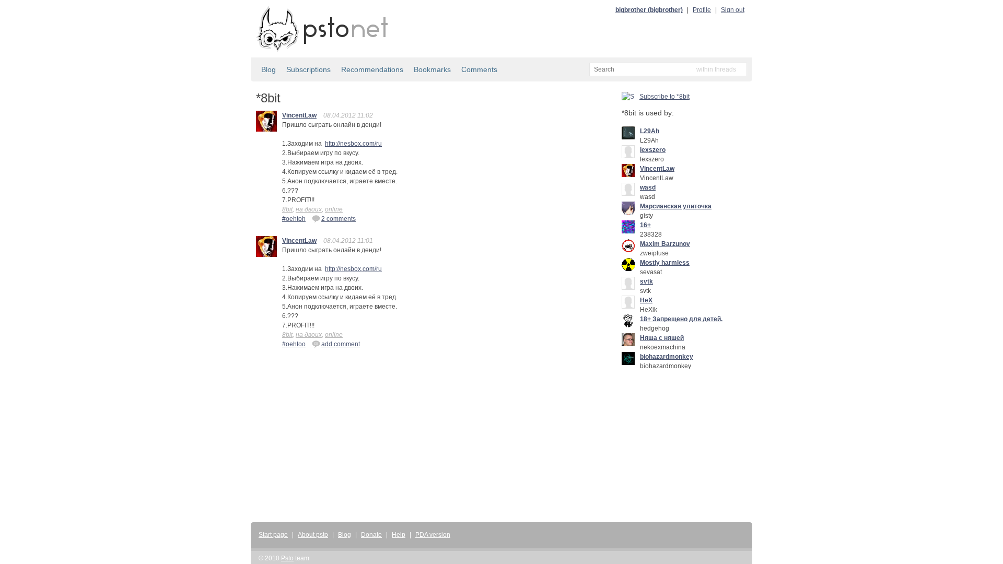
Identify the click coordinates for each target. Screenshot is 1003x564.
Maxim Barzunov (665, 244)
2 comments (338, 218)
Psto (287, 558)
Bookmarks (432, 69)
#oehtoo (294, 344)
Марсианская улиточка (676, 206)
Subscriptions (308, 69)
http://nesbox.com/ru (353, 143)
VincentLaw (299, 115)
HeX (646, 300)
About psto (313, 534)
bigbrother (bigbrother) (649, 10)
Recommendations (372, 69)
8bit (287, 209)
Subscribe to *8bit (664, 96)
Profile (702, 10)
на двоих (309, 209)
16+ (645, 225)
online (334, 209)
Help (398, 534)
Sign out (732, 10)
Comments (479, 69)
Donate (371, 534)
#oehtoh (294, 218)
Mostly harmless (665, 262)
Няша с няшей (662, 338)
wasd (648, 187)
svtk (646, 281)
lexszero (653, 150)
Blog (268, 69)
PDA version (432, 534)
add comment (340, 344)
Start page (273, 534)
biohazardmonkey (666, 356)
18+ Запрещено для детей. (681, 319)
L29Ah (649, 131)
